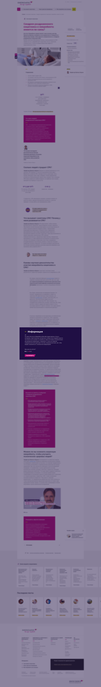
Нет (31, 351)
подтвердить (30, 355)
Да (26, 351)
